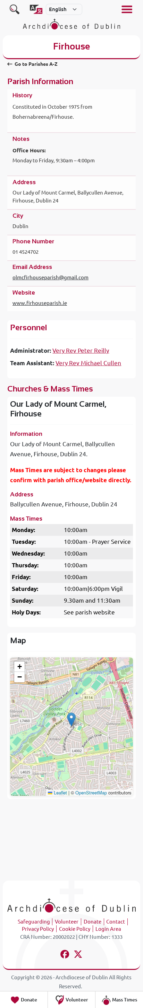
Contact (115, 922)
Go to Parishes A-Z (36, 64)
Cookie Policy (74, 929)
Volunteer (66, 922)
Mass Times (124, 999)
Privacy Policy (38, 929)
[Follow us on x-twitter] (78, 955)
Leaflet (59, 792)
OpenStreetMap (91, 792)
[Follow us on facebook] (65, 955)
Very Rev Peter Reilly (80, 350)
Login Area (108, 929)
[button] (71, 719)
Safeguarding (34, 922)
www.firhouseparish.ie (39, 303)
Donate (92, 922)
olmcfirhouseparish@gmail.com (50, 277)
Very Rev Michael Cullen (88, 363)
